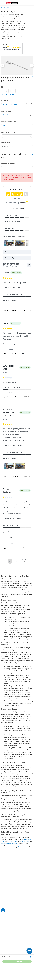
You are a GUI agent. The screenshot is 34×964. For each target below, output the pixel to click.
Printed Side (6, 111)
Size (3, 87)
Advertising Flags (8, 8)
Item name (5, 142)
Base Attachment (8, 132)
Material (4, 101)
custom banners (12, 841)
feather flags (26, 841)
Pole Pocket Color (8, 122)
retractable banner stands (9, 844)
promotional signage (15, 846)
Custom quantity (8, 164)
